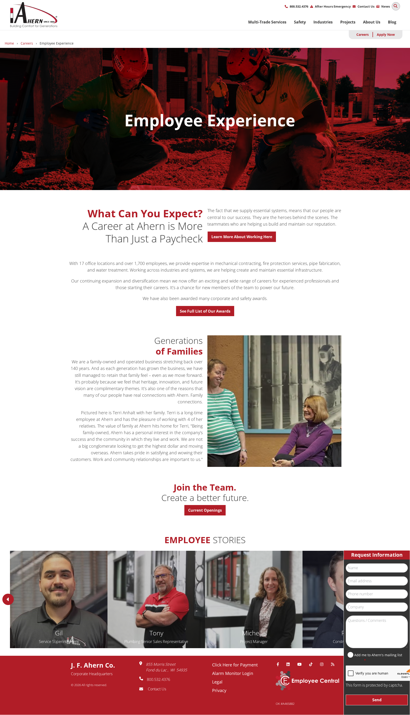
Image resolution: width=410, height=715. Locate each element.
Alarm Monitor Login (232, 673)
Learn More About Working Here (241, 236)
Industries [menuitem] (323, 22)
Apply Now (386, 34)
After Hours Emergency (333, 6)
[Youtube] (301, 664)
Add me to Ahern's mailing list (378, 655)
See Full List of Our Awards (205, 311)
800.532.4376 (299, 6)
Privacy (219, 690)
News (385, 6)
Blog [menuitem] (392, 22)
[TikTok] (312, 664)
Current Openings (205, 510)
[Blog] (334, 664)
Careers (362, 34)
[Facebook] (280, 664)
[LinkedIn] (289, 664)
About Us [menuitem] (371, 22)
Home (9, 43)
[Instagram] (323, 664)
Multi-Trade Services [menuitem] (267, 22)
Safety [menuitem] (300, 22)
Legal (217, 682)
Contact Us (366, 6)
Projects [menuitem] (347, 22)
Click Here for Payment (235, 665)
